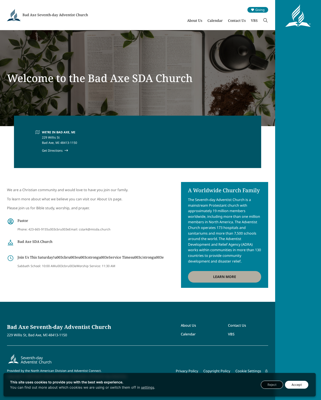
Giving (260, 10)
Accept (297, 384)
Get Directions (52, 150)
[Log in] (266, 371)
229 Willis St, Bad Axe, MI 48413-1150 (37, 335)
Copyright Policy (216, 371)
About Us (194, 20)
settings (147, 387)
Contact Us (237, 20)
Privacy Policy (187, 371)
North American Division (49, 371)
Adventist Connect (87, 371)
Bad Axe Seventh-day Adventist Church (55, 14)
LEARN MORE (224, 276)
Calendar (215, 20)
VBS (254, 20)
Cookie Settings (248, 371)
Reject (272, 384)
